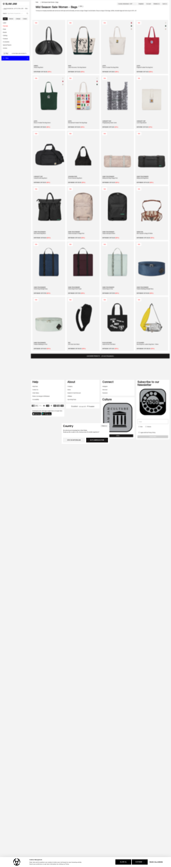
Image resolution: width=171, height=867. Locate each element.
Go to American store (97, 440)
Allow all (123, 862)
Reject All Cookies (156, 862)
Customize (138, 862)
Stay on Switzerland (74, 440)
